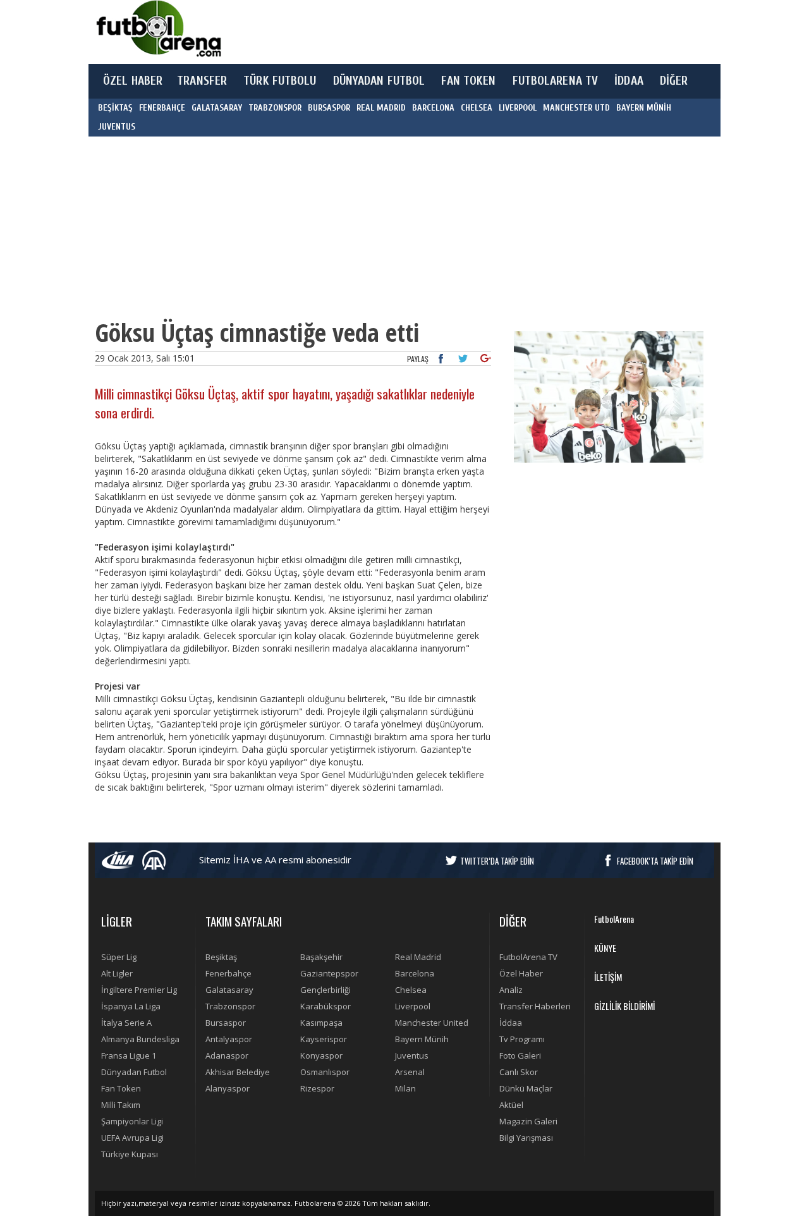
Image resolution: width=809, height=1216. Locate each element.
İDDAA (628, 81)
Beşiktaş (221, 957)
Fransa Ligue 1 (128, 1055)
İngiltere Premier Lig (139, 989)
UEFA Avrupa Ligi (132, 1137)
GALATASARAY (217, 107)
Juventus (412, 1055)
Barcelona (414, 973)
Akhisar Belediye (237, 1072)
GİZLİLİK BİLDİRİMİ (624, 1005)
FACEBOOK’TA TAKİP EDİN (655, 860)
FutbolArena (614, 918)
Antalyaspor (228, 1039)
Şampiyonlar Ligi (132, 1121)
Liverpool (412, 1006)
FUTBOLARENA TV (556, 81)
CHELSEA (476, 107)
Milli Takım (120, 1104)
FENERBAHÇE (162, 107)
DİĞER (674, 81)
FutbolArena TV (528, 957)
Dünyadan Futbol (134, 1072)
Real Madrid (418, 957)
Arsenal (410, 1072)
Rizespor (317, 1088)
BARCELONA (433, 107)
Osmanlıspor (325, 1072)
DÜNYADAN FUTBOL (379, 81)
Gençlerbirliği (325, 989)
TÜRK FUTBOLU (279, 81)
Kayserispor (323, 1039)
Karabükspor (325, 1006)
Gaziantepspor (329, 973)
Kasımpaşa (321, 1022)
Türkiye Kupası (129, 1154)
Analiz (511, 989)
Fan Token (121, 1088)
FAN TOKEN (468, 81)
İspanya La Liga (131, 1006)
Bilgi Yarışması (526, 1137)
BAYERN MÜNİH (643, 107)
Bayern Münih (422, 1039)
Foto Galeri (520, 1055)
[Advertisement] (464, 31)
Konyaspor (321, 1055)
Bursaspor (225, 1022)
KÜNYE (605, 947)
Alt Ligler (117, 973)
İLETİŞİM (608, 976)
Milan (405, 1088)
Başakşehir (321, 957)
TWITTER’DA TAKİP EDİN (497, 860)
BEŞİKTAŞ (115, 107)
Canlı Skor (518, 1072)
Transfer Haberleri (535, 1006)
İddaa (510, 1022)
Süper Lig (119, 957)
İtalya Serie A (126, 1022)
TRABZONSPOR (274, 107)
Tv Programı (522, 1039)
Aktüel (511, 1104)
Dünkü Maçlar (525, 1088)
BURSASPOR (329, 107)
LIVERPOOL (518, 107)
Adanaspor (226, 1055)
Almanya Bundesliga (140, 1039)
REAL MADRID (381, 107)
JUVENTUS (116, 126)
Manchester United (431, 1022)
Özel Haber (521, 973)
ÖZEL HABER (132, 81)
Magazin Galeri (528, 1121)
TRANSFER (202, 81)
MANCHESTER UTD (576, 107)
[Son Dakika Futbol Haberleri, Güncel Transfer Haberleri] (158, 29)
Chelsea (411, 989)
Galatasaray (229, 989)
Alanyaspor (227, 1088)
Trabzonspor (230, 1006)
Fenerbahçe (228, 973)
